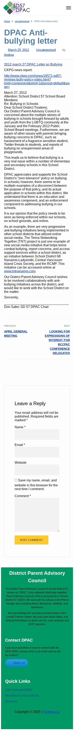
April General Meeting (16, 333)
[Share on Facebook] (54, 368)
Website (21, 462)
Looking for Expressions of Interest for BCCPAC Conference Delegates (57, 342)
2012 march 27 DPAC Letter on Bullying (33, 64)
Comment (23, 496)
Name (20, 427)
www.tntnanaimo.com (19, 271)
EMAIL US (19, 663)
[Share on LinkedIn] (67, 368)
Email (20, 445)
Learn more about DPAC (18, 689)
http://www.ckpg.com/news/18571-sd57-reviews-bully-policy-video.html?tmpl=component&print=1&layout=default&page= (36, 81)
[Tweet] (58, 368)
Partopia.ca (51, 711)
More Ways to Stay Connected (22, 695)
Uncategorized (46, 50)
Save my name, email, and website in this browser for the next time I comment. (36, 485)
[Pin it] (63, 368)
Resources (11, 701)
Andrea (9, 54)
